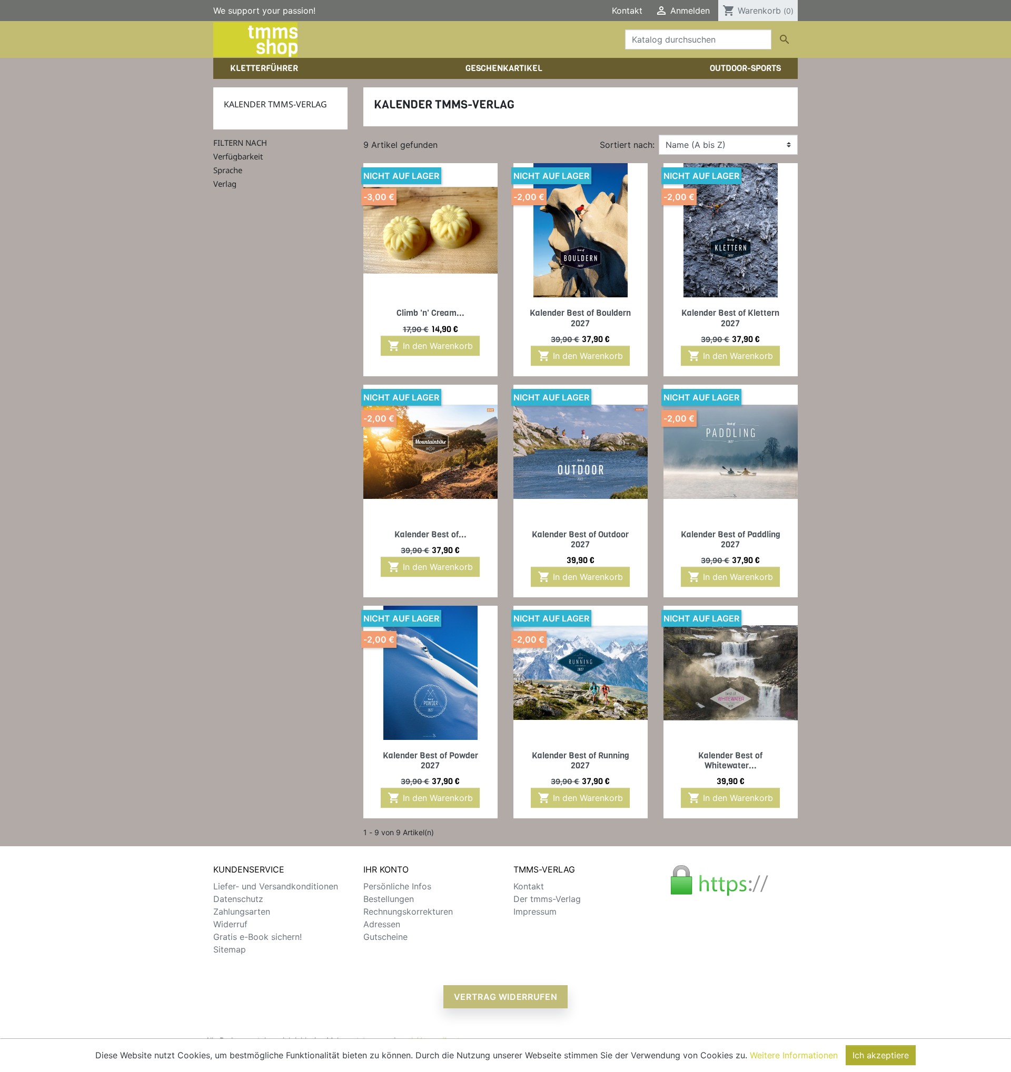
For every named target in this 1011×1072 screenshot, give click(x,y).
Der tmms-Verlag (547, 899)
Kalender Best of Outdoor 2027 (580, 539)
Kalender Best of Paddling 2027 (730, 539)
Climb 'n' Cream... (430, 312)
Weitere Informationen (794, 1055)
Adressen (381, 924)
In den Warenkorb (430, 345)
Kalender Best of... (430, 534)
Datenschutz (238, 899)
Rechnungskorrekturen (408, 911)
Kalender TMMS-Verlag (275, 104)
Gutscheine (385, 936)
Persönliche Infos (397, 886)
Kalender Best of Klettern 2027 (730, 317)
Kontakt (627, 10)
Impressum (535, 911)
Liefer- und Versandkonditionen (275, 886)
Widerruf (230, 924)
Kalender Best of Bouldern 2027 (580, 317)
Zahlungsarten (241, 911)
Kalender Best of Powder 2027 (430, 760)
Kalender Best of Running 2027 (580, 760)
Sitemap (229, 949)
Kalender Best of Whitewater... (730, 760)
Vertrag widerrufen (506, 996)
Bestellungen (388, 899)
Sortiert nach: (627, 144)
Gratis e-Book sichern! (257, 936)
